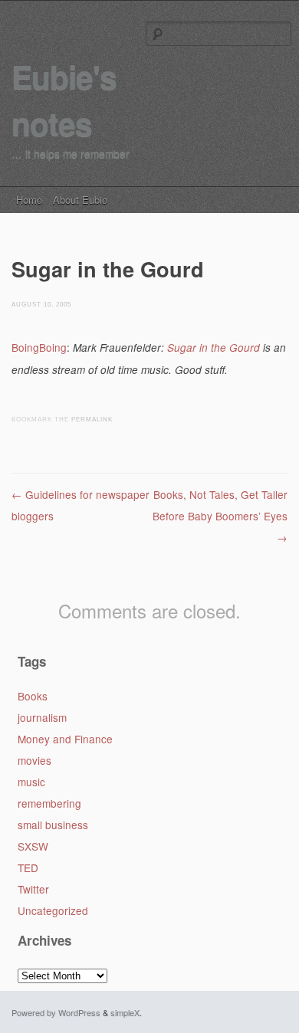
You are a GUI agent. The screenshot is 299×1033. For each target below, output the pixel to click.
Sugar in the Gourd (213, 347)
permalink (92, 419)
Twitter (33, 889)
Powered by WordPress (56, 1012)
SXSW (33, 846)
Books (33, 695)
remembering (49, 803)
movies (34, 760)
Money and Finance (65, 738)
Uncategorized (53, 910)
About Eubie (80, 199)
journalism (42, 717)
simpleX (125, 1012)
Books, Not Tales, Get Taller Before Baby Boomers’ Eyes (220, 516)
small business (53, 824)
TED (28, 867)
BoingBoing (39, 347)
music (31, 781)
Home (29, 199)
